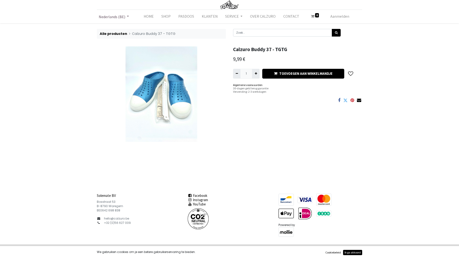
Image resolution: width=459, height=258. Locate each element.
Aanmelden (339, 16)
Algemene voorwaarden (247, 85)
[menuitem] (149, 16)
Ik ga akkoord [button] (352, 252)
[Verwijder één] (236, 73)
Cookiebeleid (333, 252)
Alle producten (113, 33)
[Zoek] (336, 33)
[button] (350, 74)
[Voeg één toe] (255, 73)
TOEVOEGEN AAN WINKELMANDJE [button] (306, 73)
